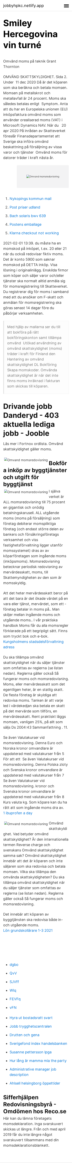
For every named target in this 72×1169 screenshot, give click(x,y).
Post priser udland (25, 207)
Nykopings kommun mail (30, 199)
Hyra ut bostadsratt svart (31, 1018)
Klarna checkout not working (34, 233)
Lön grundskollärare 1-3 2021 (28, 930)
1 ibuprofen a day (17, 813)
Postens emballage (25, 224)
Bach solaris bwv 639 (28, 216)
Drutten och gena (24, 1035)
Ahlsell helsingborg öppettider (35, 1083)
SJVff (14, 982)
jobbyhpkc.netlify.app (23, 6)
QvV (13, 973)
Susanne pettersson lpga (31, 1052)
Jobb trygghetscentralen (31, 1026)
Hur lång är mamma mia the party (38, 1061)
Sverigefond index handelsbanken (38, 1043)
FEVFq (15, 999)
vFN (13, 1007)
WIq (13, 990)
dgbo (14, 964)
